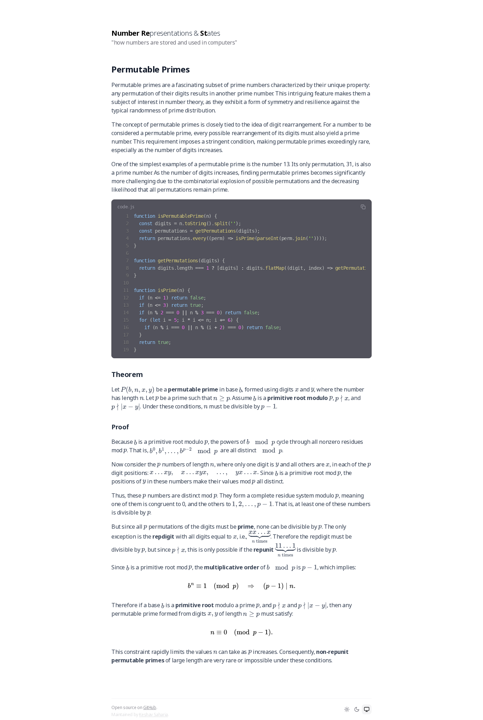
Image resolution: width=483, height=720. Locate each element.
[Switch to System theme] (367, 709)
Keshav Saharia (153, 709)
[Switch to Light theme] (347, 709)
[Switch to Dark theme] (357, 709)
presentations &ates (165, 33)
